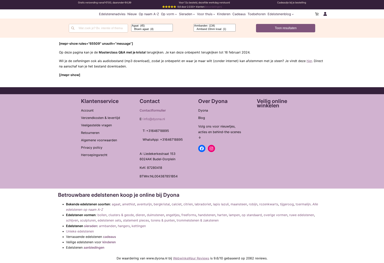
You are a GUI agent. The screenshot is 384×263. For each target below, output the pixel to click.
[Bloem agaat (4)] (152, 29)
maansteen (239, 204)
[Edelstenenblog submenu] (293, 14)
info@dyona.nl (154, 119)
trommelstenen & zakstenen (198, 220)
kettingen (139, 226)
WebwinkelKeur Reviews (191, 258)
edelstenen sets (109, 220)
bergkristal (162, 204)
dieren (140, 215)
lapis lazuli (221, 204)
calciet (177, 204)
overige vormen (275, 215)
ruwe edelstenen (301, 215)
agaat (116, 204)
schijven (72, 220)
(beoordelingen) (213, 6)
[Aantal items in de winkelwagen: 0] (317, 14)
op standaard (252, 215)
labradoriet (203, 204)
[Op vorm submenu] (176, 14)
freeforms (188, 215)
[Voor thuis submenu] (214, 14)
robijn (253, 204)
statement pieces (136, 220)
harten (222, 215)
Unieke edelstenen (80, 231)
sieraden (90, 226)
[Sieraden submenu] (194, 14)
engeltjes (173, 215)
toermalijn (303, 204)
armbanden (107, 226)
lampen (234, 215)
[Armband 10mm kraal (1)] (214, 29)
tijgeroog (287, 204)
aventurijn (144, 204)
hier (309, 61)
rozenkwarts (268, 204)
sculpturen (88, 220)
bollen (102, 215)
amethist (128, 204)
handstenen (206, 215)
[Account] (325, 14)
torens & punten (163, 220)
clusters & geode (121, 215)
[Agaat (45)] (152, 26)
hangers (124, 226)
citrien (188, 204)
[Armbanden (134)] (214, 26)
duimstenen (155, 215)
